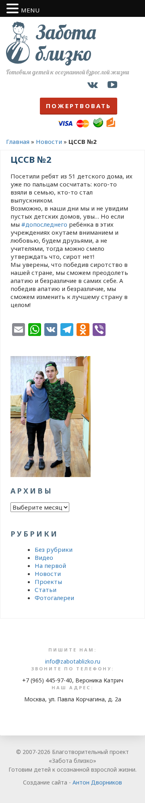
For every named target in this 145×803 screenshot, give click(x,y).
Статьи (45, 590)
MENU (30, 10)
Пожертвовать (78, 106)
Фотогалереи (54, 598)
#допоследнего (44, 224)
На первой (50, 565)
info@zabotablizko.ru (72, 661)
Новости (49, 141)
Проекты (48, 582)
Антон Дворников (97, 782)
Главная (17, 141)
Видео (44, 557)
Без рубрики (53, 549)
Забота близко (66, 43)
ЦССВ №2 (31, 159)
